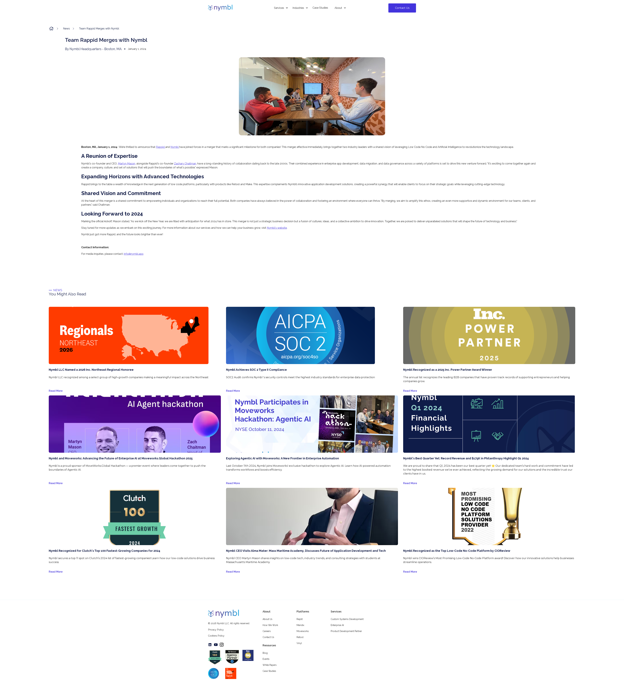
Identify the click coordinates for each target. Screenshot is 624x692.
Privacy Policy (216, 629)
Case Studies (269, 671)
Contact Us (402, 7)
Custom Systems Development (347, 619)
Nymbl (174, 147)
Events (266, 659)
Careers (267, 631)
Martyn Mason (126, 163)
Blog (265, 653)
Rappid (160, 147)
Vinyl (299, 643)
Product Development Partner (346, 631)
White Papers (270, 665)
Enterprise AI (337, 625)
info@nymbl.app (133, 253)
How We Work (270, 625)
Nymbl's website (277, 227)
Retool (300, 637)
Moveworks (303, 631)
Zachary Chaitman (185, 163)
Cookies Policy (216, 635)
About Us (267, 619)
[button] (280, 8)
